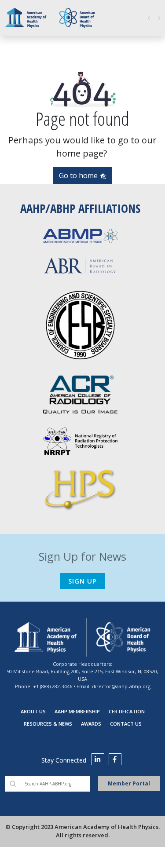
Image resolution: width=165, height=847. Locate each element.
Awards (91, 723)
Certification (127, 711)
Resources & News (48, 723)
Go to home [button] (79, 175)
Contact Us (126, 723)
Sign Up (82, 581)
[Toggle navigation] (154, 18)
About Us (33, 711)
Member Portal (129, 783)
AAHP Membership (77, 711)
